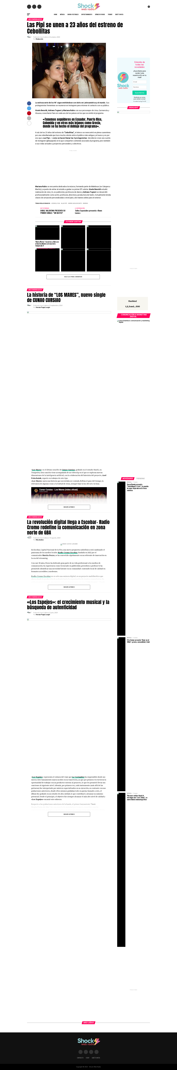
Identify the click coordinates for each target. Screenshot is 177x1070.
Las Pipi (64, 203)
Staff (87, 1058)
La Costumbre (78, 777)
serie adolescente (75, 203)
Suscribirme (139, 93)
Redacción (39, 39)
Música (62, 14)
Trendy (110, 14)
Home (55, 14)
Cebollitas (56, 203)
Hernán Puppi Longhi (43, 307)
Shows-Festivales (72, 14)
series (86, 203)
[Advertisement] (73, 166)
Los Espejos (37, 777)
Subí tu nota (119, 14)
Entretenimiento (86, 14)
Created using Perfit (139, 101)
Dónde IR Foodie (100, 14)
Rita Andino (40, 540)
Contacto (80, 1058)
